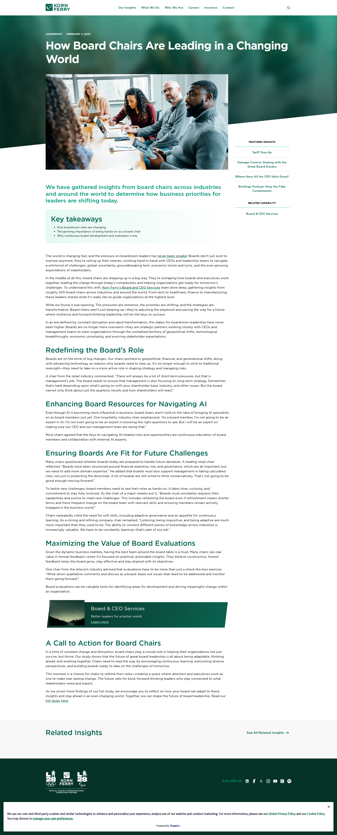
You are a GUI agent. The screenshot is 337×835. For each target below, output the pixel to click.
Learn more (100, 622)
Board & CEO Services (262, 213)
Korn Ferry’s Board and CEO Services (131, 287)
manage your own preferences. (53, 818)
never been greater (172, 256)
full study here (57, 701)
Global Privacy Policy (282, 814)
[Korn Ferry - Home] (58, 7)
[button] (127, 7)
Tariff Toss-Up (262, 152)
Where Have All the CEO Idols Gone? (262, 176)
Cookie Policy (316, 814)
